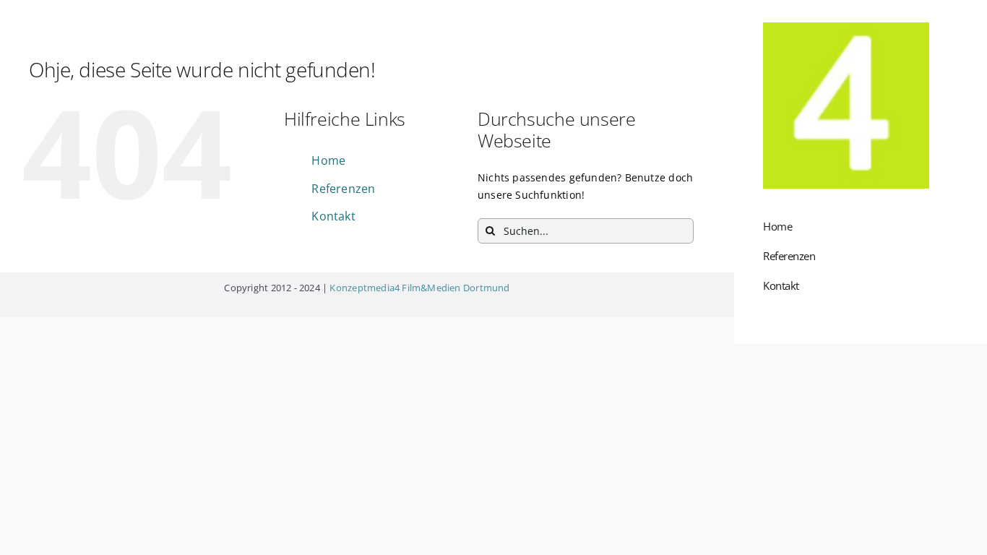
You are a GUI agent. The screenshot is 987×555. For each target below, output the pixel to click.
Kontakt (333, 216)
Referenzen (343, 189)
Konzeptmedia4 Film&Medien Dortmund (419, 287)
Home (328, 160)
